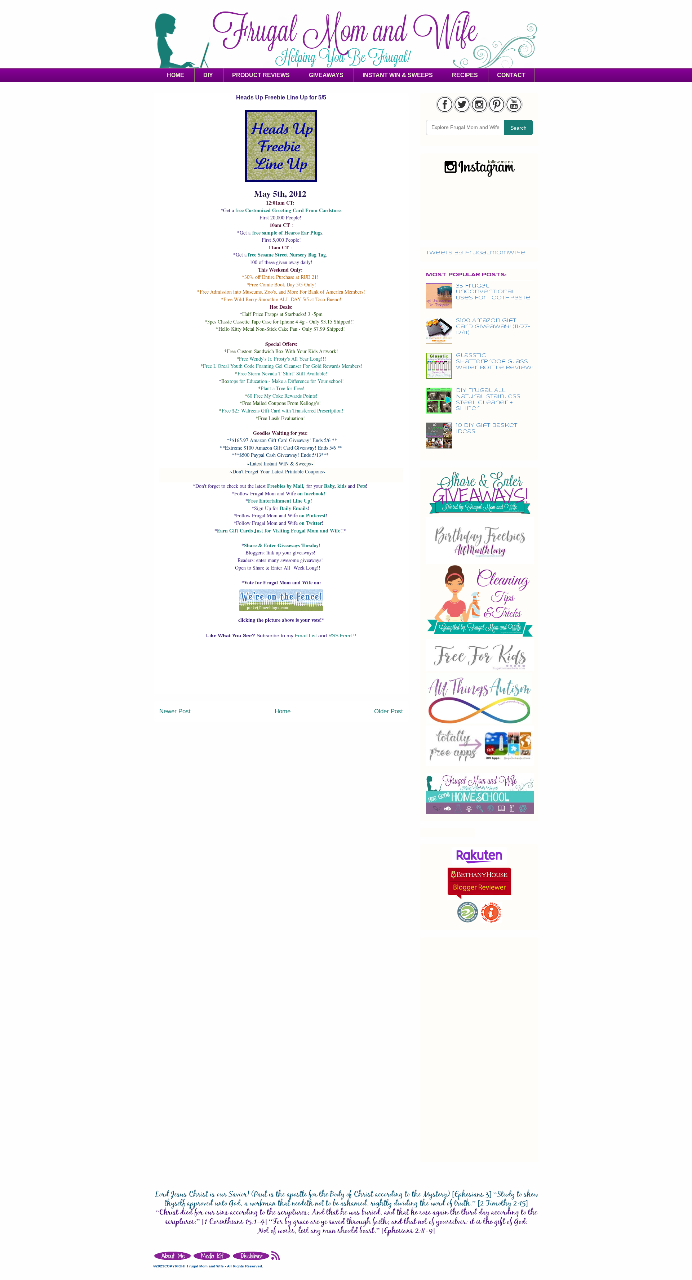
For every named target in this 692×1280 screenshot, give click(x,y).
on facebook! (311, 493)
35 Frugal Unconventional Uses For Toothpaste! (494, 292)
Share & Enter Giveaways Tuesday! (282, 545)
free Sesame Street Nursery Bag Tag (287, 254)
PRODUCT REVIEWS (261, 75)
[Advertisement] (281, 677)
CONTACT (511, 75)
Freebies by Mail (285, 486)
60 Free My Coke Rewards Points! (282, 395)
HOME (175, 75)
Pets (361, 486)
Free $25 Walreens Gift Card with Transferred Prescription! (282, 410)
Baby (329, 486)
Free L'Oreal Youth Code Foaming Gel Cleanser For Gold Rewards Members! (282, 365)
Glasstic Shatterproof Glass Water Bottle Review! (494, 361)
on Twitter (310, 523)
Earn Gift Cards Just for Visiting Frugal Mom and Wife (278, 530)
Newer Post (175, 711)
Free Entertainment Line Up (279, 500)
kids (341, 486)
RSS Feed (340, 635)
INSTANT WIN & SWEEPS (398, 75)
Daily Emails (293, 508)
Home (282, 711)
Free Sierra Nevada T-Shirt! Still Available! (282, 373)
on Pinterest (312, 515)
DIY (208, 75)
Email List (306, 635)
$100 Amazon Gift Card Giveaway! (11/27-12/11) (493, 326)
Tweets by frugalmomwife (475, 252)
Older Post (388, 711)
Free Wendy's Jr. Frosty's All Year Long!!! (282, 358)
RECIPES (465, 75)
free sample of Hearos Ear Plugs (287, 232)
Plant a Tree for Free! (283, 388)
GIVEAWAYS (326, 75)
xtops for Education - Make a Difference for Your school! (285, 381)
